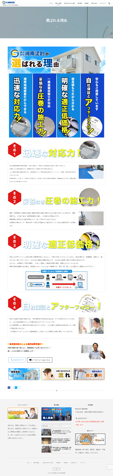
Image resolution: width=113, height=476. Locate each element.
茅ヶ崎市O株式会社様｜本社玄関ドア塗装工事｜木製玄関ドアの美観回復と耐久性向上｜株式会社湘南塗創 (61, 440)
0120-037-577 (18, 360)
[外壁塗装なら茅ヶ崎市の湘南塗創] (8, 2)
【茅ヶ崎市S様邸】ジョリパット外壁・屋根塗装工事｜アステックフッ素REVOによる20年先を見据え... (61, 432)
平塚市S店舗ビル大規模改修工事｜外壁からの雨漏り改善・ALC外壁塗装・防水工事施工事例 (61, 449)
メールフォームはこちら (41, 360)
